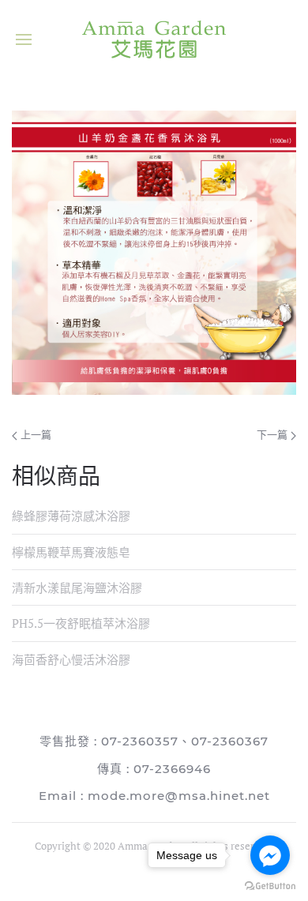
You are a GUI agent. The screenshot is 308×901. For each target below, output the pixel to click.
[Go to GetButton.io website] (270, 885)
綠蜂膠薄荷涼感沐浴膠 (71, 516)
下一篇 (274, 434)
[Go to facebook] (270, 855)
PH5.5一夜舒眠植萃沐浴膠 (81, 623)
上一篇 (34, 434)
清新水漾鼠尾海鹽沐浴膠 (77, 587)
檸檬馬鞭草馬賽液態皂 (71, 552)
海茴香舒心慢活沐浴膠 (71, 659)
